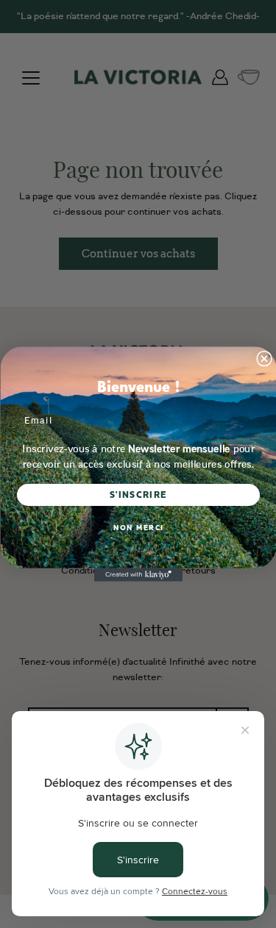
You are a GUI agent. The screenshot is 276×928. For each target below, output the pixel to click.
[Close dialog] (264, 358)
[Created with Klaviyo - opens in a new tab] (138, 575)
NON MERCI (138, 528)
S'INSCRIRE (138, 495)
